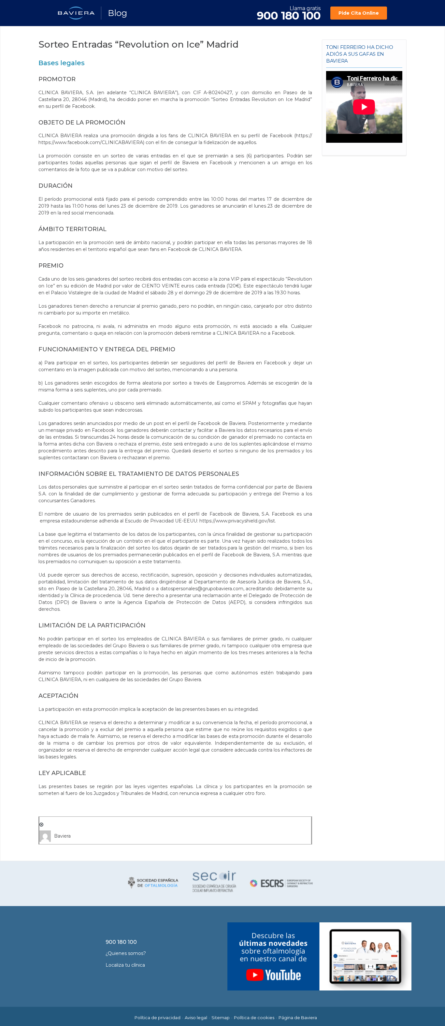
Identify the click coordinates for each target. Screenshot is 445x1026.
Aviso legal (196, 1017)
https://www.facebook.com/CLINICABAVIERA (90, 142)
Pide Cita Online (358, 13)
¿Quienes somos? (126, 953)
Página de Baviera (298, 1017)
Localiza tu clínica (125, 965)
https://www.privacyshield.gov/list (237, 521)
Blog (117, 13)
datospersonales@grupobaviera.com (201, 589)
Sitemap (220, 1017)
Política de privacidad (157, 1017)
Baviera (62, 836)
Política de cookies (254, 1017)
